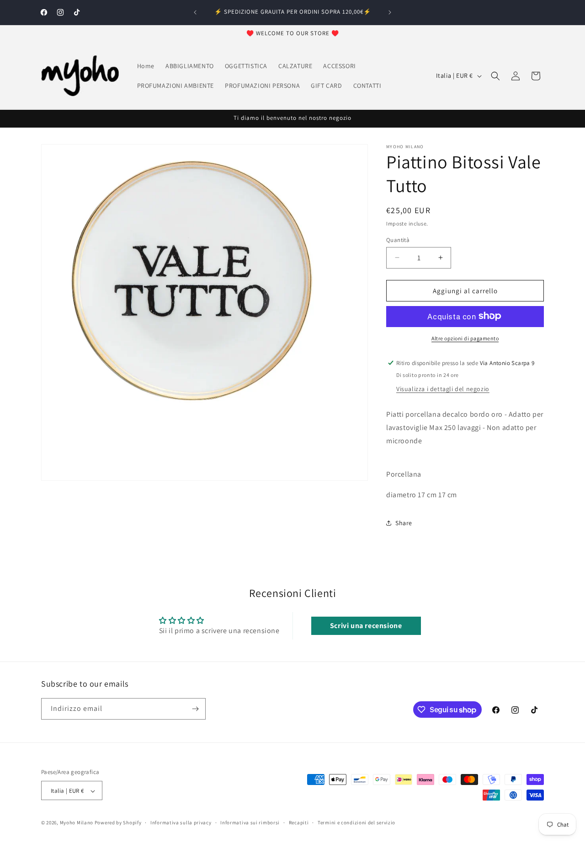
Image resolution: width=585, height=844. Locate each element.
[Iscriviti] (195, 709)
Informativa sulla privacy (181, 822)
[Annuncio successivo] (390, 12)
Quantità (398, 239)
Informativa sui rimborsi (250, 822)
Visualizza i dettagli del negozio (442, 388)
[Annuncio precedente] (195, 12)
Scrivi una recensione (366, 625)
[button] (495, 76)
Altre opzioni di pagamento (465, 337)
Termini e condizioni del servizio (356, 822)
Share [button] (403, 523)
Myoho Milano (77, 823)
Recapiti (299, 822)
